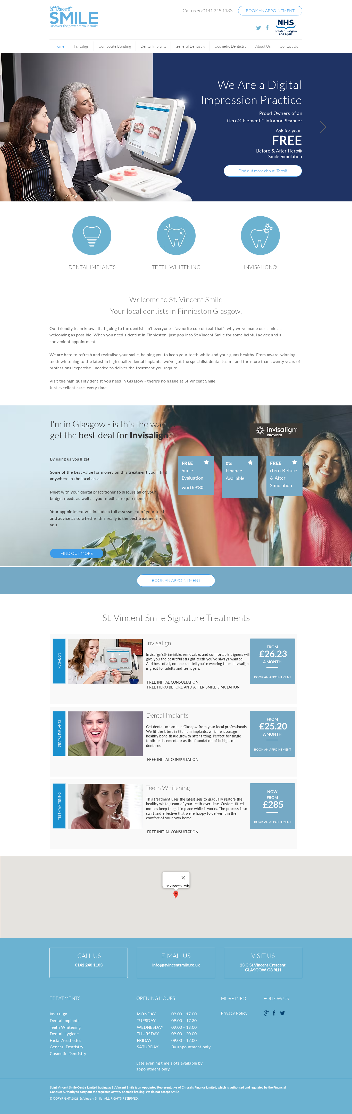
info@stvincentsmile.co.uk (176, 964)
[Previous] (29, 127)
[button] (263, 46)
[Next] (323, 127)
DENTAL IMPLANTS (92, 267)
